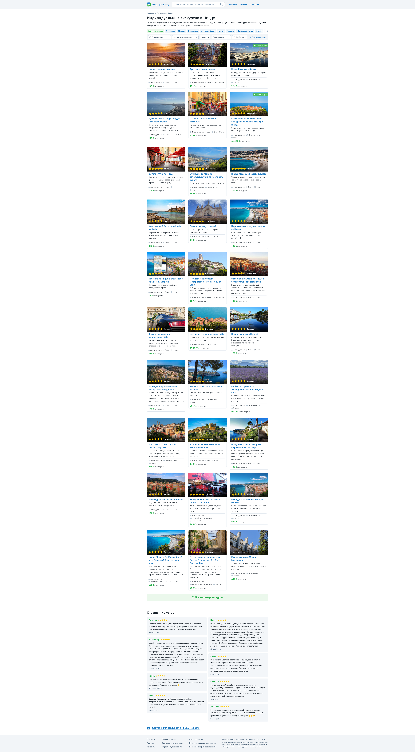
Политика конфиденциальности (202, 747)
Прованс (230, 31)
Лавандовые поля (245, 31)
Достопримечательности (172, 743)
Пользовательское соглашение (202, 743)
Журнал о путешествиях (172, 747)
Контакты (255, 4)
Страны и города (169, 739)
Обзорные (170, 31)
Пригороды (193, 31)
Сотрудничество (196, 739)
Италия (259, 31)
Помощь (243, 4)
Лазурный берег (208, 31)
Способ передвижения (182, 37)
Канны (220, 31)
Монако (181, 31)
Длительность (218, 37)
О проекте (233, 4)
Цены (203, 37)
